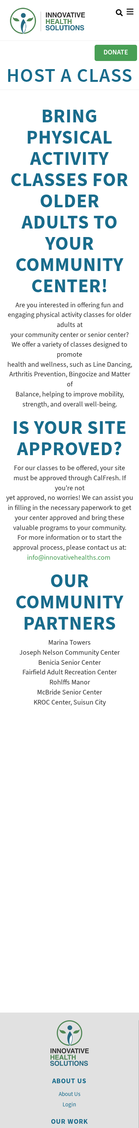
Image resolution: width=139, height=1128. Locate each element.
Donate (115, 52)
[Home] (48, 21)
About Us (69, 1094)
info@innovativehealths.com (68, 557)
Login (69, 1104)
